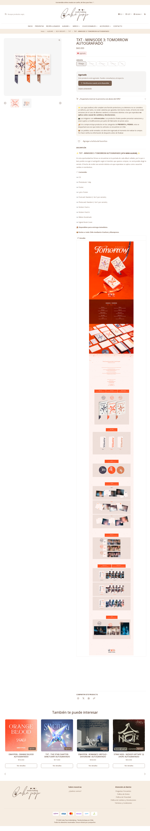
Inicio (42, 31)
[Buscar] (6, 14)
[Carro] (145, 14)
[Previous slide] (5, 103)
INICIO (30, 26)
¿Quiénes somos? (75, 791)
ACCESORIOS (104, 26)
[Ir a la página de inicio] (75, 14)
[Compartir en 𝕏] (83, 698)
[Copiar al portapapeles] (94, 698)
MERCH (75, 26)
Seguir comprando (85, 88)
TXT (69, 31)
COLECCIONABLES (89, 26)
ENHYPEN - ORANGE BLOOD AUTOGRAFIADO (21, 755)
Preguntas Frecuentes (123, 791)
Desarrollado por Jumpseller (86, 822)
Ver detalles (21, 766)
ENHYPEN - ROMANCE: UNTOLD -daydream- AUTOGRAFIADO (93, 755)
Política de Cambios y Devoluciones (123, 800)
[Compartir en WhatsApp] (89, 698)
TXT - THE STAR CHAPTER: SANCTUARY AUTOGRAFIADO (57, 755)
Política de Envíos (123, 794)
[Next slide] (60, 103)
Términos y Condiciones (123, 803)
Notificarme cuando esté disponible (96, 83)
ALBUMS (65, 26)
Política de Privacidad (123, 797)
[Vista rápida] (34, 734)
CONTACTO (117, 26)
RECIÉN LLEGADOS (53, 26)
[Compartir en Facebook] (78, 698)
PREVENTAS (39, 26)
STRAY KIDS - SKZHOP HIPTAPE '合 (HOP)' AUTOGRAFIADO (129, 755)
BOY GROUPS (60, 31)
